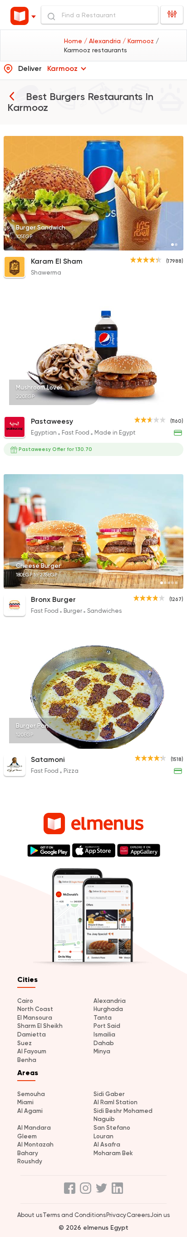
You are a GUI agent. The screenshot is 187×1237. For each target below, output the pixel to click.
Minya (102, 1051)
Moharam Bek (113, 1153)
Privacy (116, 1215)
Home (74, 41)
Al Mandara (34, 1127)
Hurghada (108, 1009)
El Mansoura (34, 1017)
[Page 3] (172, 404)
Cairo (25, 1000)
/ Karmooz (139, 41)
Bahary (27, 1153)
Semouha (31, 1094)
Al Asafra (107, 1144)
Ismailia (104, 1034)
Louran (103, 1136)
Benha (26, 1060)
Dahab (104, 1043)
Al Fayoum (31, 1051)
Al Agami (30, 1110)
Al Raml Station (116, 1102)
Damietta (31, 1034)
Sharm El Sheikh (40, 1025)
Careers (138, 1215)
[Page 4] (176, 404)
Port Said (107, 1025)
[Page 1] (172, 244)
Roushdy (29, 1161)
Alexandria (110, 1000)
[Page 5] (176, 582)
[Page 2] (176, 244)
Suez (24, 1043)
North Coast (35, 1009)
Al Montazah (35, 1144)
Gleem (27, 1136)
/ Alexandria (103, 41)
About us (29, 1215)
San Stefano (112, 1127)
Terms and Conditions (74, 1215)
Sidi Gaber (109, 1094)
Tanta (103, 1017)
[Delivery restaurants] (11, 95)
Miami (25, 1102)
